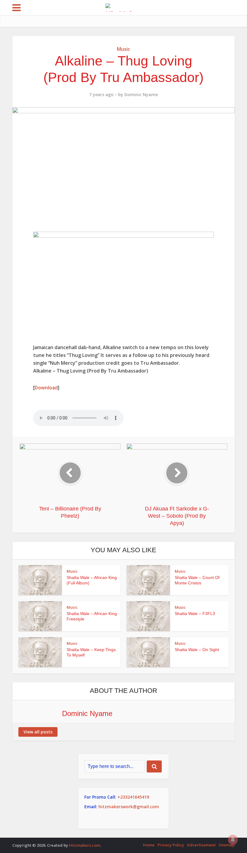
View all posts (37, 732)
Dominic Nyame (141, 94)
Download (46, 387)
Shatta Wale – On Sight (197, 649)
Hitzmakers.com (84, 845)
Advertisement (201, 845)
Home (149, 845)
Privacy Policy (171, 845)
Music (123, 49)
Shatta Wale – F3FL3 (195, 613)
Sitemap (227, 845)
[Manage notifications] (233, 840)
